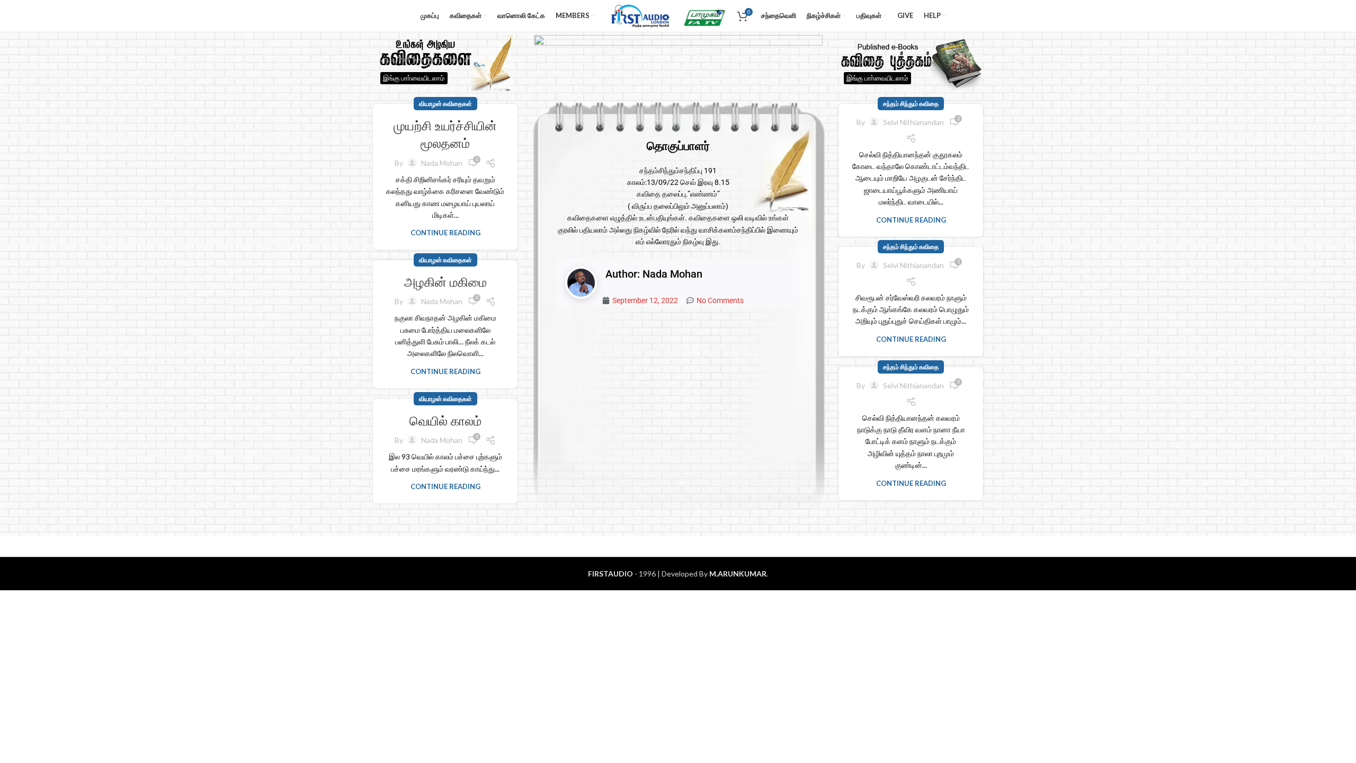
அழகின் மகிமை (445, 282)
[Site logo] (638, 15)
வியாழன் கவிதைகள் (445, 104)
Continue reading (445, 232)
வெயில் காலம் (445, 421)
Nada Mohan (441, 162)
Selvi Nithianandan (913, 122)
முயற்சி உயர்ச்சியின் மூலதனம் (445, 135)
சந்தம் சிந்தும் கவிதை (911, 104)
